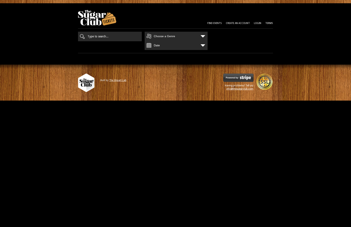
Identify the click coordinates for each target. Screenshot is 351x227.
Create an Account (238, 23)
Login (257, 23)
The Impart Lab (117, 80)
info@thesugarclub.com (239, 88)
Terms (269, 23)
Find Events (214, 23)
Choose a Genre (164, 36)
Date (157, 45)
